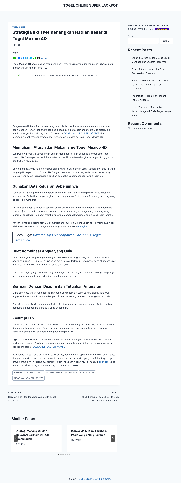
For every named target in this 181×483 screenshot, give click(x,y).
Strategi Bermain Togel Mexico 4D (61, 373)
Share (44, 58)
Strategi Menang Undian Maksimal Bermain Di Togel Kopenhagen (33, 435)
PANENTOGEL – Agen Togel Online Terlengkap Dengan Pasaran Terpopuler (150, 84)
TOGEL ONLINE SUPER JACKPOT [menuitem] (81, 133)
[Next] (113, 438)
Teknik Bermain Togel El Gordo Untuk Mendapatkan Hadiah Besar (100, 396)
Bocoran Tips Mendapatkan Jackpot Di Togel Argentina (32, 396)
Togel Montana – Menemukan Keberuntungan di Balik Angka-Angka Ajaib (151, 111)
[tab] (58, 454)
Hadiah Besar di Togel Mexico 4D (28, 373)
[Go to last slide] (16, 438)
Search (131, 36)
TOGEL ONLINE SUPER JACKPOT (49, 346)
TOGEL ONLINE (18, 27)
